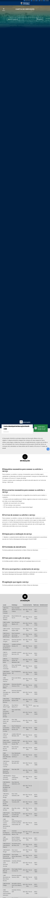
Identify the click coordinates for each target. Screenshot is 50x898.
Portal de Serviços (27, 0)
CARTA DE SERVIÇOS (25, 9)
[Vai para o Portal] (25, 3)
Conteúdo (33, 0)
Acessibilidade (46, 0)
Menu (37, 0)
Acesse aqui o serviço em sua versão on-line (42, 428)
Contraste (41, 0)
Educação (26, 422)
